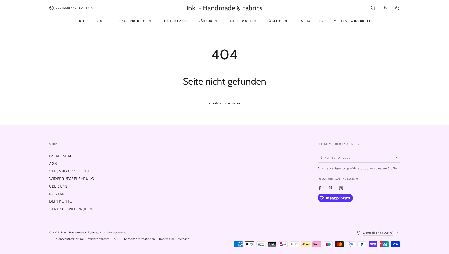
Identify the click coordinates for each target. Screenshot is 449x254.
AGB (53, 163)
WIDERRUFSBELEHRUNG (71, 178)
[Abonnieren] (397, 157)
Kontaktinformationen (139, 238)
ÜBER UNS (58, 186)
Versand (183, 238)
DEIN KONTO (61, 201)
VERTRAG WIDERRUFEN (70, 209)
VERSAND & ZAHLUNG (69, 171)
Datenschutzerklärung (69, 238)
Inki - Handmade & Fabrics (79, 232)
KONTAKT (58, 193)
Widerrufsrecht (98, 238)
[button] (373, 8)
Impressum (166, 238)
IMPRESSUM (60, 156)
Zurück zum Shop (225, 103)
